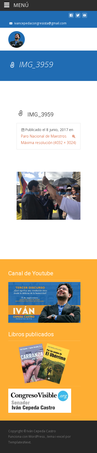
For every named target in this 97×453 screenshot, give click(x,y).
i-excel (60, 436)
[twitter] (77, 16)
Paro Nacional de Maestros (43, 136)
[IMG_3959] (48, 195)
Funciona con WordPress (27, 436)
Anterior (28, 192)
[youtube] (84, 16)
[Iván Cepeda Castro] (12, 38)
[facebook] (71, 16)
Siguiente (68, 192)
